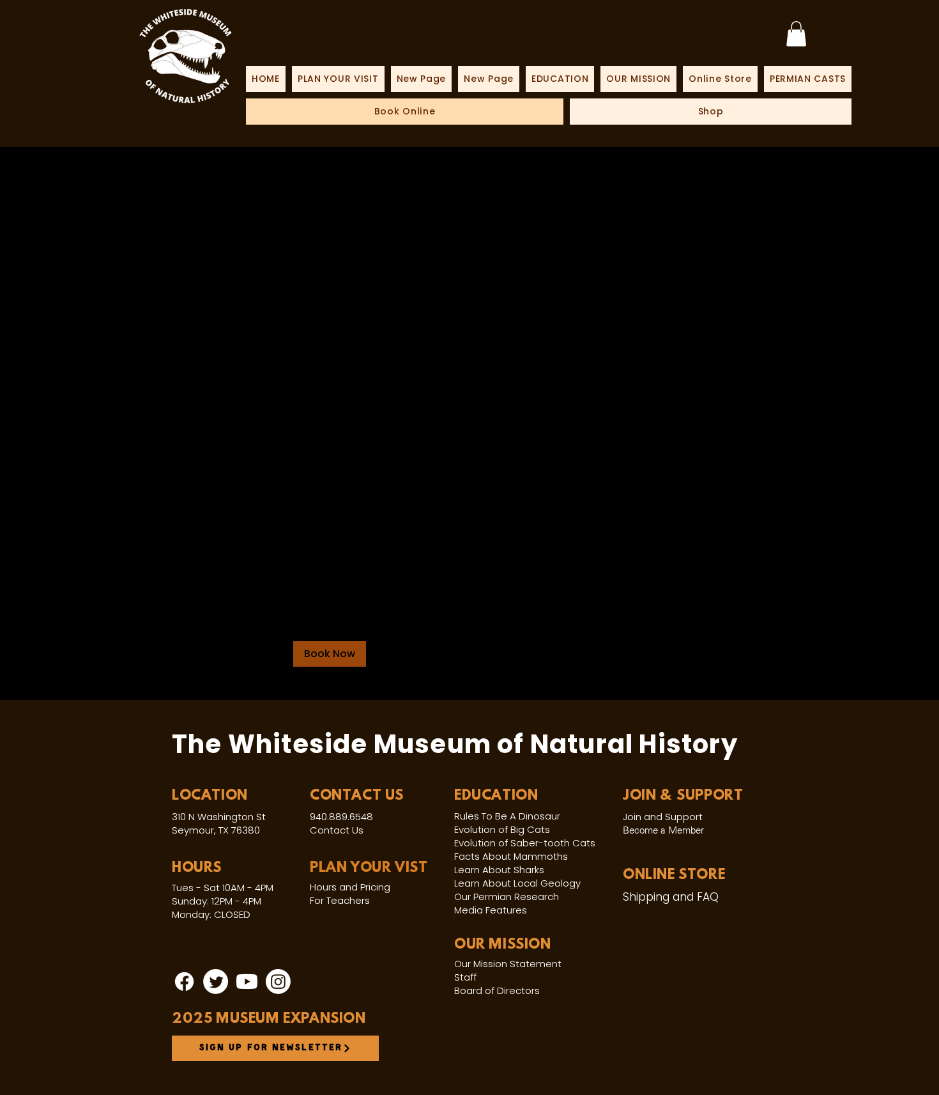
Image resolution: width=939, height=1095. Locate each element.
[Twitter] (215, 981)
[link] (796, 33)
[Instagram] (278, 981)
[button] (329, 654)
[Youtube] (246, 981)
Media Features (490, 910)
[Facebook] (184, 981)
